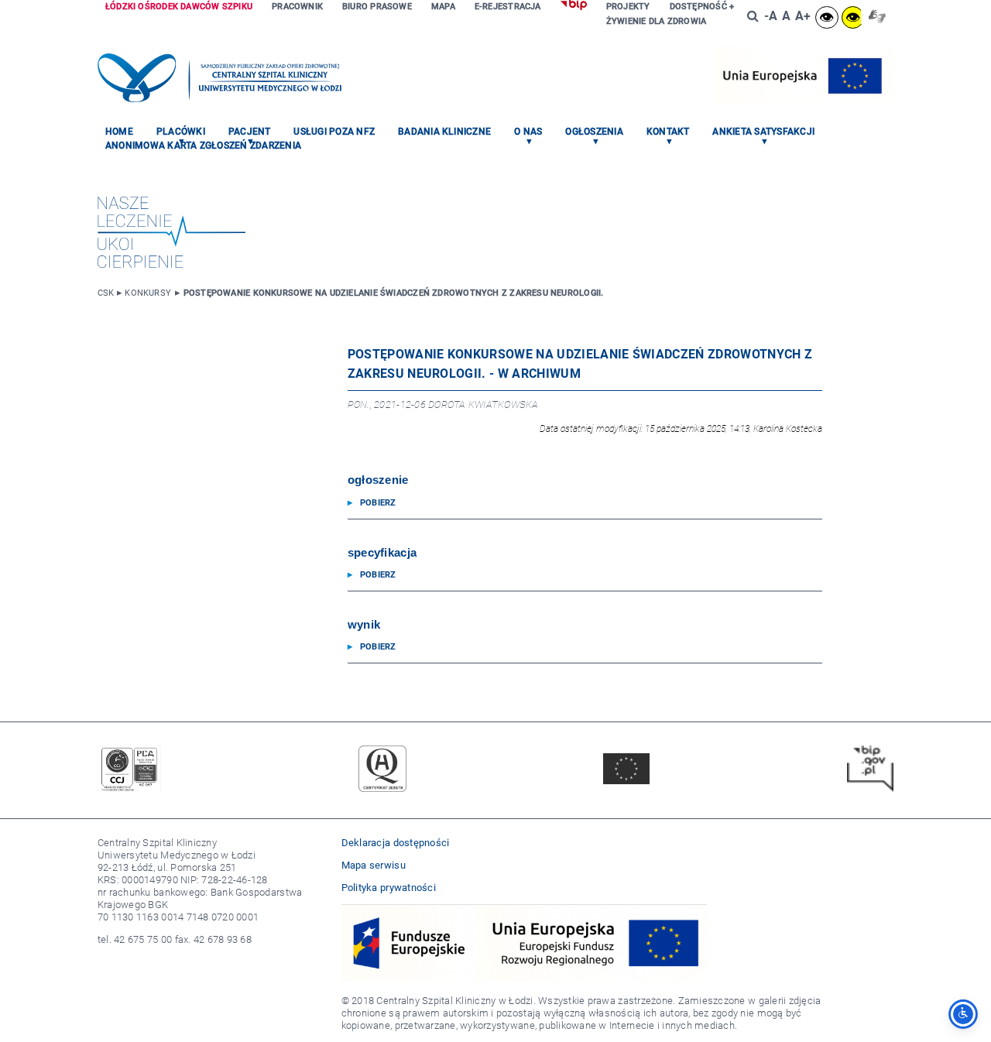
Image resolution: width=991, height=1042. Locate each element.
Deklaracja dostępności (395, 842)
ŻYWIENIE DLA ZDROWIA (656, 21)
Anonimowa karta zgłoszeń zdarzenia (203, 145)
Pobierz (378, 503)
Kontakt (668, 131)
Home (119, 131)
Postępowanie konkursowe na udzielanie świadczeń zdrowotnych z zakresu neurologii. (393, 293)
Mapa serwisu (373, 865)
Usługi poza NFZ (334, 131)
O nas (528, 131)
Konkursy (148, 293)
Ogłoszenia (593, 131)
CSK (106, 293)
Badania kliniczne (444, 131)
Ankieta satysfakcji (763, 131)
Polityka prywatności (388, 887)
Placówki (180, 131)
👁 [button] (826, 17)
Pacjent (249, 131)
